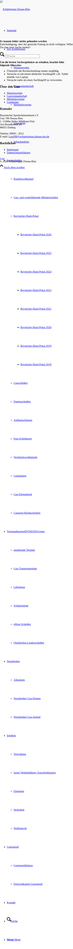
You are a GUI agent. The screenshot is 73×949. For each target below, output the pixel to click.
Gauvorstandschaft (17, 96)
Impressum (13, 149)
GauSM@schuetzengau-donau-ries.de (28, 136)
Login (2, 158)
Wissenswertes (14, 93)
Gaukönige (13, 102)
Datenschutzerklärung (18, 152)
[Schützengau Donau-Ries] (15, 9)
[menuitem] (40, 336)
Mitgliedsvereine (16, 99)
